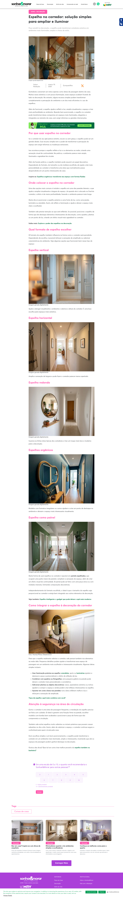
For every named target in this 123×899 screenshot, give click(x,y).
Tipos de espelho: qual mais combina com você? (47, 698)
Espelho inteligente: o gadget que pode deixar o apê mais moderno (65, 599)
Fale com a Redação (86, 883)
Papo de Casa (40, 4)
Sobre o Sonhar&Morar (86, 880)
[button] (113, 892)
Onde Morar (84, 4)
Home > (33, 11)
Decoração (50, 4)
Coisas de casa (21, 811)
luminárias (81, 673)
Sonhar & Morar (21, 3)
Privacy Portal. (8, 895)
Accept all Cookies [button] (91, 892)
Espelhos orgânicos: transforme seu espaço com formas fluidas (61, 177)
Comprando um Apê (72, 4)
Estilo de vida (60, 4)
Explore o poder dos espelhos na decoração (55, 223)
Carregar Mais (61, 863)
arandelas (65, 673)
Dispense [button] (102, 892)
